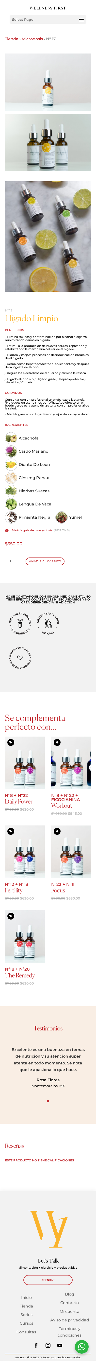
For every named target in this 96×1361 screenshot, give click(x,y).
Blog (69, 1294)
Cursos (26, 1323)
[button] (66, 1067)
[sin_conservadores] (20, 634)
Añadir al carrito (45, 561)
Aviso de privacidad (69, 1320)
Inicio (26, 1297)
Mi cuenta (70, 1311)
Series (26, 1314)
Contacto (69, 1302)
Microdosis (32, 39)
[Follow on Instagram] (48, 1345)
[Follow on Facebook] (36, 1345)
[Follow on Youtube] (60, 1345)
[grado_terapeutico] (47, 634)
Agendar (48, 1280)
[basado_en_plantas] (20, 668)
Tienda (11, 39)
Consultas (26, 1332)
